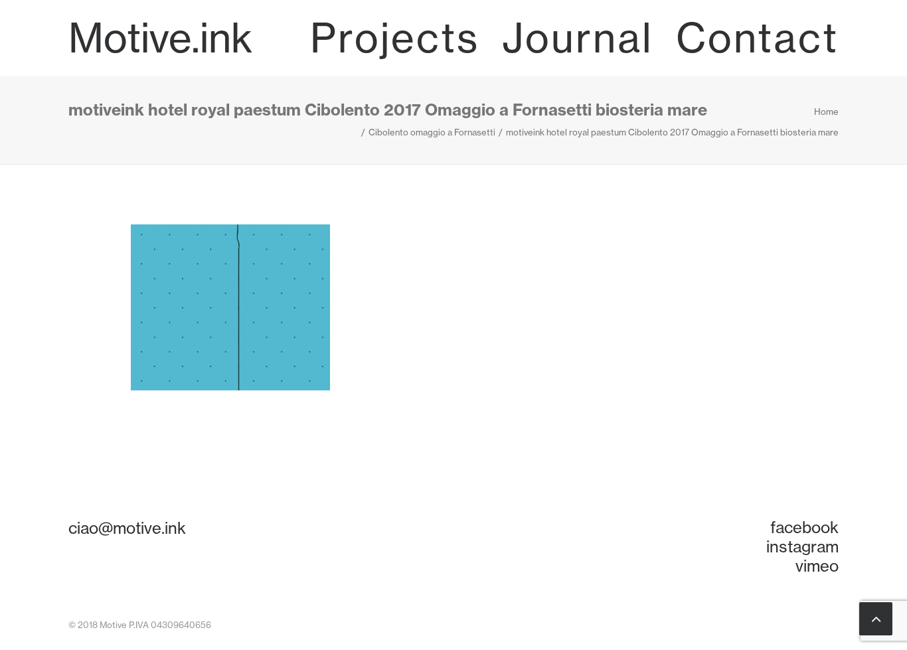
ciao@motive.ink (127, 528)
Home (826, 111)
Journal (577, 38)
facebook (804, 527)
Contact (757, 38)
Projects (394, 38)
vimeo (817, 566)
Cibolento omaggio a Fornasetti (432, 132)
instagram (802, 546)
